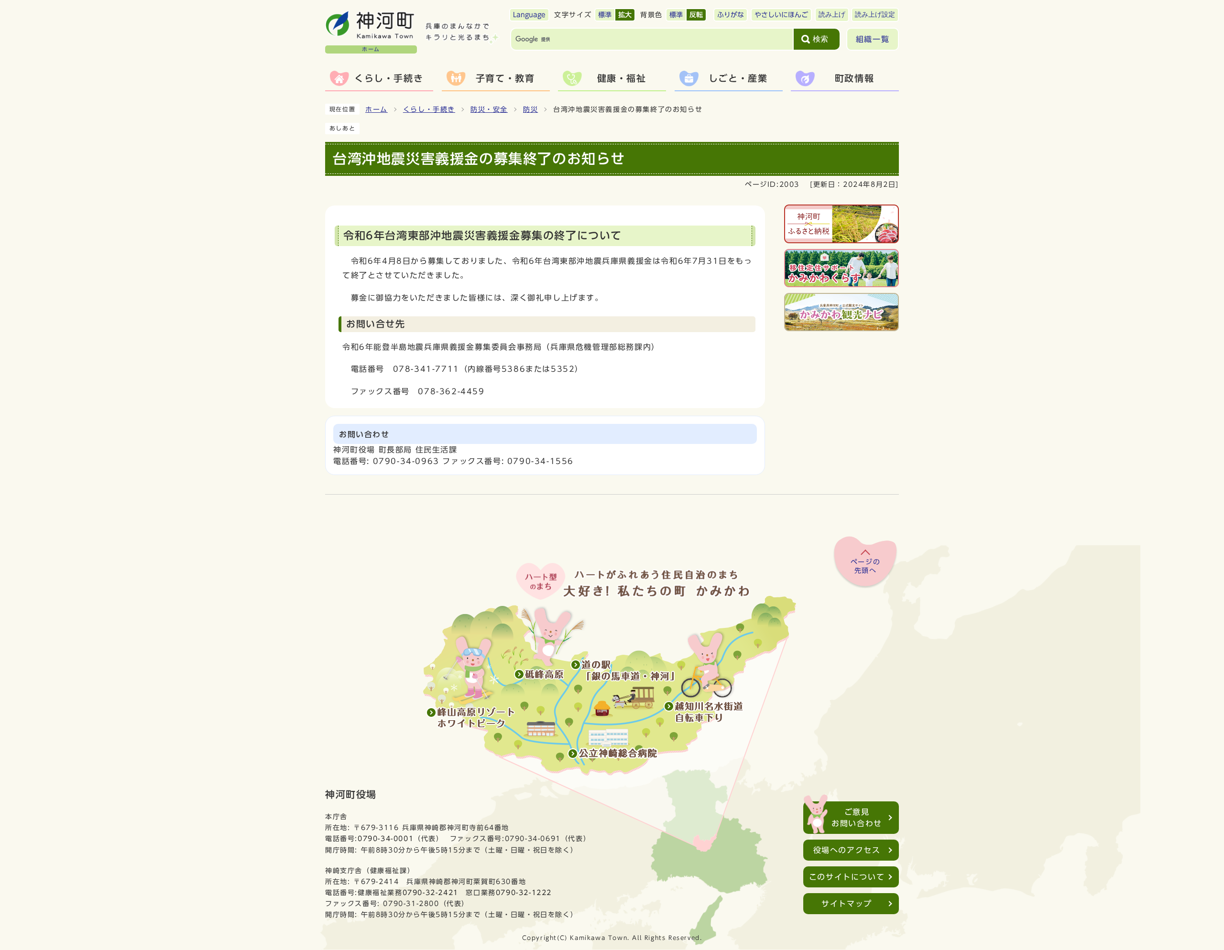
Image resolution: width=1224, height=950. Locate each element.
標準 (605, 14)
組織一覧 (872, 39)
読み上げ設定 (875, 14)
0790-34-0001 (386, 838)
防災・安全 (489, 109)
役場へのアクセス (847, 850)
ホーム (376, 109)
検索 (820, 39)
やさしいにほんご (781, 14)
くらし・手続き (429, 109)
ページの (865, 566)
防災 (530, 109)
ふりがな (730, 14)
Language (529, 14)
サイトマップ (846, 903)
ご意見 (856, 817)
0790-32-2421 (431, 892)
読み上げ (832, 14)
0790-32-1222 (524, 892)
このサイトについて (847, 877)
